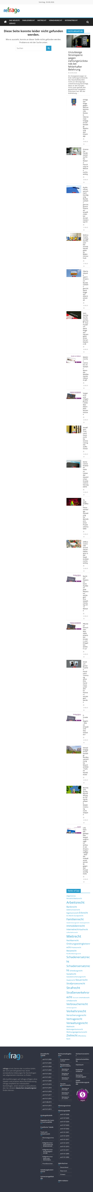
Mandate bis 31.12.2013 (65, 1097)
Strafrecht (73, 988)
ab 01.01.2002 (64, 1157)
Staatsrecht (70, 980)
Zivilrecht (71, 1035)
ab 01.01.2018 (47, 1091)
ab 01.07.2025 (64, 1118)
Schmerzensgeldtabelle (47, 1177)
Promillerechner (48, 1164)
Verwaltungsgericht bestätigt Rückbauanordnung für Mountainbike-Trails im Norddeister (85, 761)
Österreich (63, 1171)
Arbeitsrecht (75, 902)
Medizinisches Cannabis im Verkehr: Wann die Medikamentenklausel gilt (85, 368)
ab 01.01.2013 (47, 1109)
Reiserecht (71, 950)
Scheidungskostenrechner (46, 1171)
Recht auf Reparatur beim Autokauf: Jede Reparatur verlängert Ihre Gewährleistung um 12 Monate (85, 593)
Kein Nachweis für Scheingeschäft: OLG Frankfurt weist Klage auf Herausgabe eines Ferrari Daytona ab (85, 328)
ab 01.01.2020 (47, 1081)
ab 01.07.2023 (64, 1125)
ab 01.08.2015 (47, 1102)
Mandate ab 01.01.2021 (65, 1069)
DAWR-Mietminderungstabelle (82, 1082)
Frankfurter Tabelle (46, 1127)
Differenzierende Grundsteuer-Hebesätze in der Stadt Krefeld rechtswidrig (85, 552)
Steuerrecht (82, 979)
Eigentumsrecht (72, 913)
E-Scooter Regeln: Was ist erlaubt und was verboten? (85, 725)
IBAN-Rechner (63, 1163)
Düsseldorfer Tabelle (44, 1055)
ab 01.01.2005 (64, 1154)
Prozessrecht (76, 947)
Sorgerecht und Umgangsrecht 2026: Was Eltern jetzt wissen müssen (85, 403)
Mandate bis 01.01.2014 (65, 1093)
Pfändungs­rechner (64, 1106)
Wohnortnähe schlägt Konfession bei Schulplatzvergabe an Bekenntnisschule (85, 246)
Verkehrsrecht (55, 20)
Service (12, 23)
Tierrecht (75, 997)
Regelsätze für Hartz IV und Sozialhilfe (47, 1121)
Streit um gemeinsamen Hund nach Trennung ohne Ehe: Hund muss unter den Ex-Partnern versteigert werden (85, 682)
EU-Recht (69, 916)
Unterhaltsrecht (84, 998)
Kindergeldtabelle (46, 1115)
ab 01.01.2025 (47, 1063)
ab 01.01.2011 (64, 1150)
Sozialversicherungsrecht (76, 977)
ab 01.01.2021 (47, 1077)
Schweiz (62, 1174)
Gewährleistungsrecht (72, 923)
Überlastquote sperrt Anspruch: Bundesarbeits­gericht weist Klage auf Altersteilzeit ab (85, 285)
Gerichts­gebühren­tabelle (65, 1084)
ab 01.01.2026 (47, 1059)
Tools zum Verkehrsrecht (45, 1133)
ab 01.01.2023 (47, 1070)
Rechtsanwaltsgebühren (64, 1055)
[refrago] (5, 21)
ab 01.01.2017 (47, 1095)
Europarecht (78, 916)
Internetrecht (71, 20)
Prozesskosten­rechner (65, 1060)
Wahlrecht (70, 1026)
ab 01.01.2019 (47, 1088)
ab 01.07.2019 (47, 1084)
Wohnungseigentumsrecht (76, 1032)
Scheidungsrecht (76, 970)
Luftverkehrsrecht (72, 932)
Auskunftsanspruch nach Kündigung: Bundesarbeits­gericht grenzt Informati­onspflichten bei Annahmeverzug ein (85, 204)
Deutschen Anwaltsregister (26, 1088)
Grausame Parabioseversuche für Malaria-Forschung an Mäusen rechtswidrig (85, 161)
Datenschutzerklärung (82, 1060)
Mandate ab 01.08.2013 (65, 1074)
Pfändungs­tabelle (64, 1111)
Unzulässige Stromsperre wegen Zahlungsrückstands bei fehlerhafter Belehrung (78, 60)
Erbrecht (83, 912)
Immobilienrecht (75, 925)
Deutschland (64, 1167)
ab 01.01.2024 (47, 1066)
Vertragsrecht (74, 1019)
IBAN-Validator (63, 1181)
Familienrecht (28, 20)
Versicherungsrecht (76, 1015)
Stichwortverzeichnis (82, 1055)
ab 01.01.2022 (47, 1074)
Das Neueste (14, 20)
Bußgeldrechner (48, 1144)
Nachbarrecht (72, 940)
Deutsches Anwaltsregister (81, 1076)
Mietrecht (41, 20)
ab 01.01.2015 (47, 1106)
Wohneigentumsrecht (74, 1029)
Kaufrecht (83, 929)
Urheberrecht (71, 1000)
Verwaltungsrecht (77, 1023)
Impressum (79, 1065)
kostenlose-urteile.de (80, 1070)
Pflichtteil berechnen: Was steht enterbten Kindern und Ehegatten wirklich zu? (85, 636)
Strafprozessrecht (75, 983)
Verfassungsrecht (71, 1007)
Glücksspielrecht (84, 923)
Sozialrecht (71, 974)
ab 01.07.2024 (64, 1122)
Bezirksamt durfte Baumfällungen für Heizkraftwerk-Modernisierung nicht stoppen (85, 801)
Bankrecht (71, 906)
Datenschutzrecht (73, 910)
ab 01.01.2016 (47, 1098)
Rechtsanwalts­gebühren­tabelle (65, 1065)
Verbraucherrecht (77, 1004)
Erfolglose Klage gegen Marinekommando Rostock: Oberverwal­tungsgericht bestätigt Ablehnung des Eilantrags (85, 118)
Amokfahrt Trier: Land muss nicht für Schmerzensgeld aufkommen (85, 438)
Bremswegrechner (48, 1138)
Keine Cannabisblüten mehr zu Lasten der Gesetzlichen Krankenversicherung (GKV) (85, 474)
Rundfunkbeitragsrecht (73, 953)
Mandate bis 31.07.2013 (65, 1078)
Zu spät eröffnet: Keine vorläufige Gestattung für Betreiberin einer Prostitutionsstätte (85, 514)
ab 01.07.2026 (64, 1114)
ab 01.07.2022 (64, 1129)
